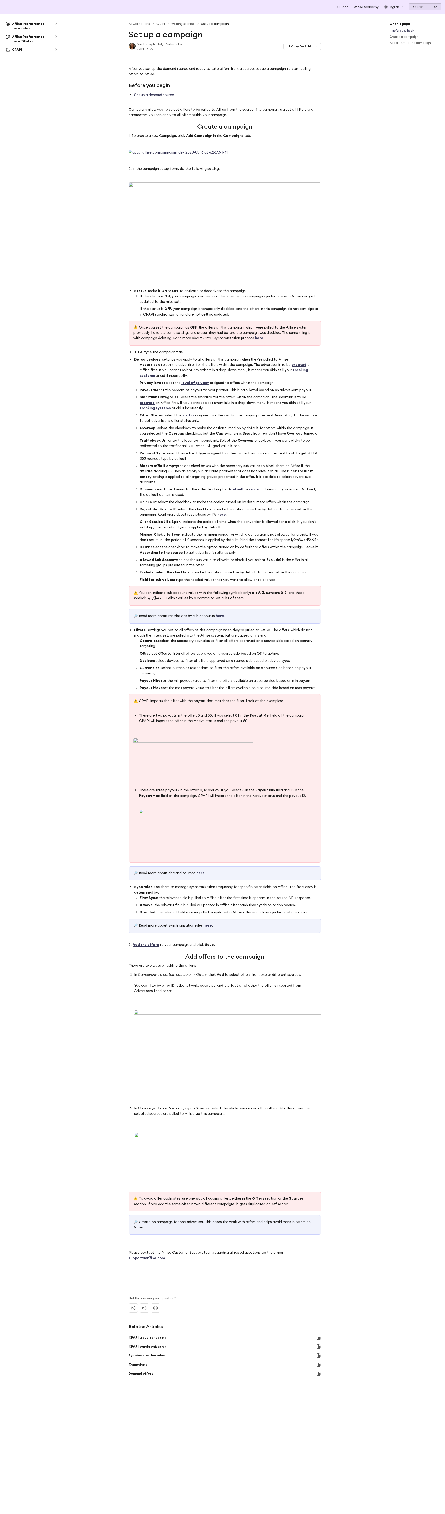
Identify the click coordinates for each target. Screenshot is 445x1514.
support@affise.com (147, 1258)
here (259, 338)
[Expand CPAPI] (56, 49)
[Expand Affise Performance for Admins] (56, 23)
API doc (342, 7)
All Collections (139, 24)
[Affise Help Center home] (5, 7)
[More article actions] (317, 46)
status (188, 415)
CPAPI (160, 24)
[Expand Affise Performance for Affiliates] (56, 36)
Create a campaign (404, 37)
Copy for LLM (301, 46)
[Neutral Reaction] (144, 1308)
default (237, 489)
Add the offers (146, 944)
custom (256, 489)
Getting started (183, 24)
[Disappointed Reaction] (133, 1308)
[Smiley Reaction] (155, 1308)
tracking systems (155, 408)
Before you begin (403, 30)
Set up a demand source (154, 95)
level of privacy (195, 382)
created (299, 364)
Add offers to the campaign (410, 43)
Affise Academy (366, 7)
